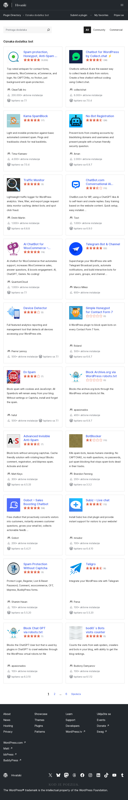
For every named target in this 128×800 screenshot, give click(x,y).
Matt (8, 748)
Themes (39, 720)
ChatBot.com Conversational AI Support (98, 182)
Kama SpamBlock (36, 116)
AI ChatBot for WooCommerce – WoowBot (36, 246)
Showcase (40, 714)
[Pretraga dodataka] (48, 30)
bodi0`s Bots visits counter (95, 630)
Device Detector (35, 308)
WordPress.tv (76, 731)
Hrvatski (16, 775)
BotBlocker (93, 436)
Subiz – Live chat (98, 500)
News (6, 720)
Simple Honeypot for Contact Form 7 (99, 310)
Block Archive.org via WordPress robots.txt (101, 374)
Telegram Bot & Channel (103, 244)
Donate (103, 725)
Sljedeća (76, 694)
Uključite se (104, 714)
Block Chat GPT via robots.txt (35, 630)
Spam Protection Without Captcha (35, 566)
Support (70, 720)
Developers (73, 725)
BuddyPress (12, 760)
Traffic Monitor (34, 180)
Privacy (7, 731)
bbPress (10, 754)
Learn (69, 714)
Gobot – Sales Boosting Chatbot (36, 502)
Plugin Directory (12, 15)
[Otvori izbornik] (122, 5)
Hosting (8, 725)
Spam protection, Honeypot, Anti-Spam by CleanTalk (41, 54)
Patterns (39, 731)
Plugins (38, 725)
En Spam (30, 372)
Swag (102, 731)
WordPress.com (14, 742)
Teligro (91, 564)
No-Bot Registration (100, 116)
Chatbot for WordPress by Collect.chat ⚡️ (102, 54)
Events (101, 720)
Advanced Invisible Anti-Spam (37, 438)
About (7, 714)
